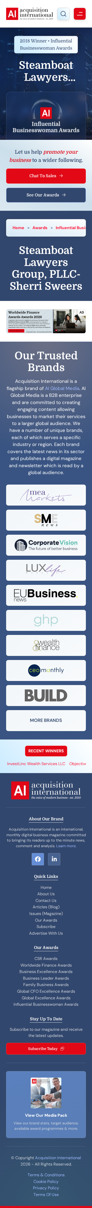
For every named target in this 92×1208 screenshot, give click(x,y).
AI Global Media (62, 388)
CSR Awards (45, 958)
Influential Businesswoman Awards (46, 1004)
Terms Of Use (46, 1194)
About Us (46, 894)
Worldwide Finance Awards (46, 965)
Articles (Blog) (46, 907)
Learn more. (66, 845)
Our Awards (46, 920)
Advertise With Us (46, 933)
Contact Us (46, 900)
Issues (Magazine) (46, 913)
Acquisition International (58, 1157)
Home (18, 227)
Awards (40, 227)
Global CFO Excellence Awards (46, 991)
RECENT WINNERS (46, 751)
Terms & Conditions (46, 1175)
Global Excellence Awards (46, 998)
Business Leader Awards (46, 978)
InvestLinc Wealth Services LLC (31, 763)
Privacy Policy (46, 1188)
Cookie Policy (46, 1181)
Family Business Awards (46, 984)
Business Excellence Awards (46, 971)
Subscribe (46, 926)
